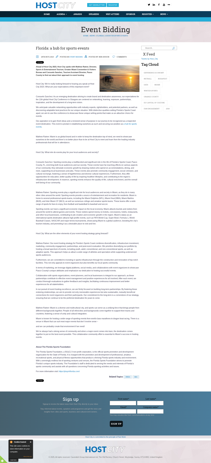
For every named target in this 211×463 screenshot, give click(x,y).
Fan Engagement (152, 108)
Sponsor (130, 14)
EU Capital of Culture (154, 102)
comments (121, 57)
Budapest (162, 79)
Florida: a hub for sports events (62, 48)
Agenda (61, 14)
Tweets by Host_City (149, 59)
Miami (157, 85)
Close (31, 442)
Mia (135, 377)
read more (13, 460)
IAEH (146, 85)
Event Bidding (76, 57)
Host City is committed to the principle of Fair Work (105, 437)
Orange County (151, 96)
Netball (148, 79)
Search (173, 48)
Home (47, 14)
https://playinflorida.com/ (69, 371)
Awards (78, 14)
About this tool (27, 456)
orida (128, 377)
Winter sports (151, 90)
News (163, 14)
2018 (168, 108)
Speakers (94, 14)
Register (112, 5)
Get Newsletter (97, 5)
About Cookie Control (11, 442)
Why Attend (112, 14)
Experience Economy (154, 73)
